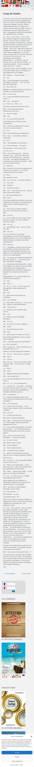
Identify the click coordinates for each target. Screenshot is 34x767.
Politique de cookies (14, 764)
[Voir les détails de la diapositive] (13, 660)
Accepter (17, 752)
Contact (21, 764)
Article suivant (27, 573)
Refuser (17, 757)
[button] (31, 736)
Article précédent (9, 573)
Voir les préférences (17, 761)
